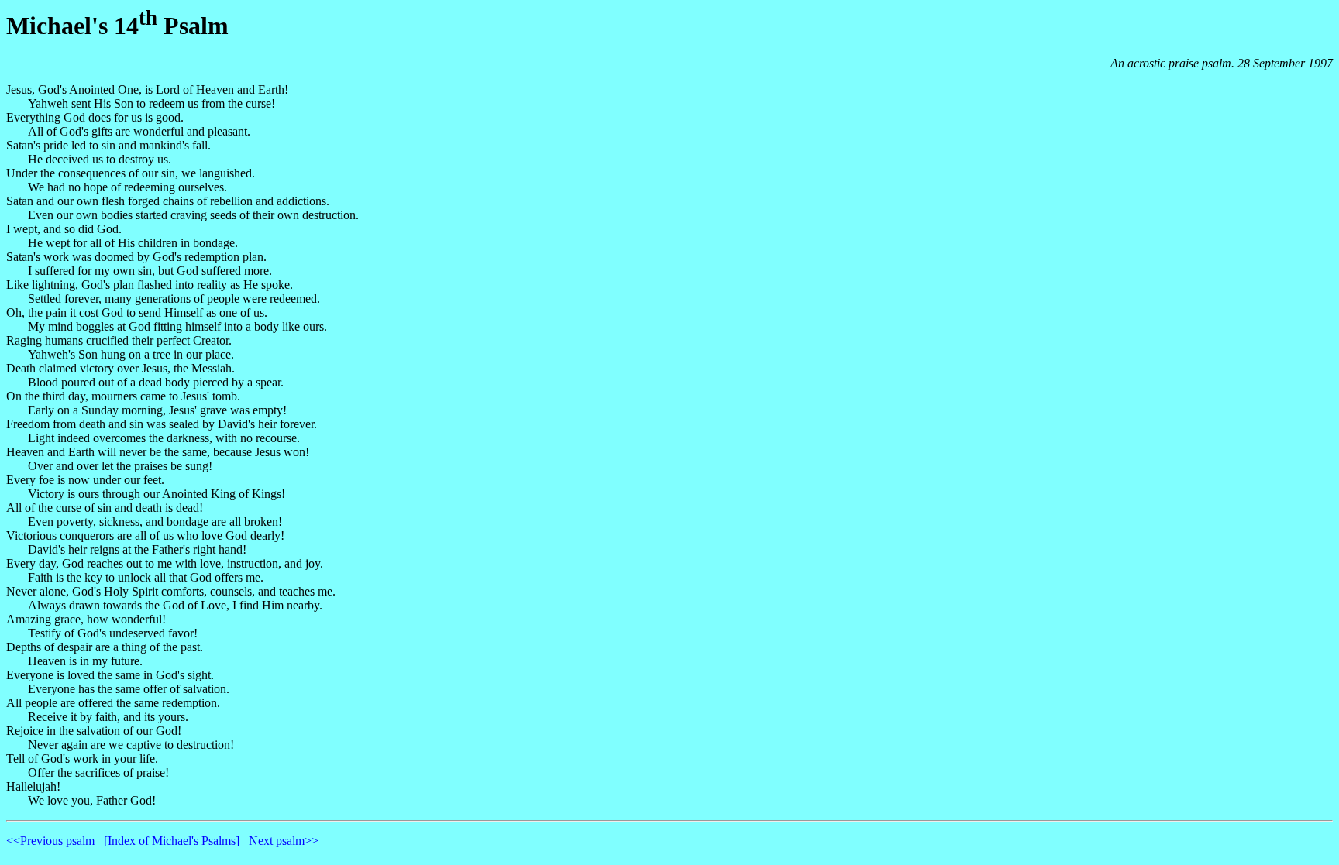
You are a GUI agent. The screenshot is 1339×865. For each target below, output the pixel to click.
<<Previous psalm (50, 840)
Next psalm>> (283, 840)
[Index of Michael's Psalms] (171, 840)
